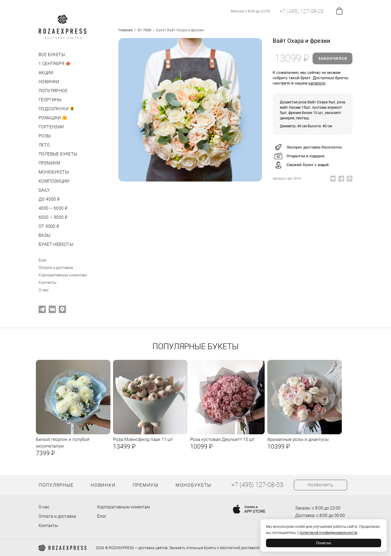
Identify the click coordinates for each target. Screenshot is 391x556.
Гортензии (51, 126)
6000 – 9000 (52, 217)
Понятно (323, 543)
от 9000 (49, 226)
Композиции (54, 181)
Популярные (56, 485)
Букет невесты (56, 244)
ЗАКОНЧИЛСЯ (332, 58)
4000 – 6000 (52, 208)
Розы (45, 135)
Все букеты (52, 54)
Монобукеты (54, 172)
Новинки (49, 81)
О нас (44, 290)
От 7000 (144, 30)
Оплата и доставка (56, 267)
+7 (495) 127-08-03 (302, 11)
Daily (44, 190)
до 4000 (49, 199)
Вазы (45, 235)
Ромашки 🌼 (53, 117)
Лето (44, 145)
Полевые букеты (58, 154)
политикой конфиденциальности (328, 532)
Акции (46, 72)
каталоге (317, 83)
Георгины (50, 99)
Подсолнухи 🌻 (57, 108)
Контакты (47, 282)
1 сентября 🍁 (55, 63)
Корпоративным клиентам (63, 275)
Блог (43, 260)
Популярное (53, 90)
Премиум (49, 163)
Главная (125, 30)
